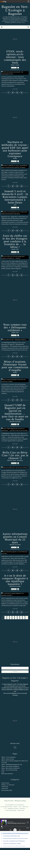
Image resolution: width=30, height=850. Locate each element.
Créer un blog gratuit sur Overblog (6, 806)
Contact (20, 806)
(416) (4, 788)
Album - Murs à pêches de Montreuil (10, 768)
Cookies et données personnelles (10, 810)
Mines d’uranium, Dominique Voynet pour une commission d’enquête (15, 366)
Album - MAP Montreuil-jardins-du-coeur (11, 764)
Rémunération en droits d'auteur (13, 808)
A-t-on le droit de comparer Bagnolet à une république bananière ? (15, 580)
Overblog (23, 800)
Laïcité (15, 204)
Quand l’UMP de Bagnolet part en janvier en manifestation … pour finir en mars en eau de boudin (15, 412)
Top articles (15, 806)
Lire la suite (15, 89)
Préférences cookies (21, 810)
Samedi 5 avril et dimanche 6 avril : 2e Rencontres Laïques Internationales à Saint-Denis (15, 197)
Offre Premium (22, 808)
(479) (4, 786)
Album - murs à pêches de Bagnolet (10, 766)
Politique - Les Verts (15, 65)
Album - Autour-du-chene (7, 759)
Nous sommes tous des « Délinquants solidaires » (15, 327)
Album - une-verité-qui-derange (9, 770)
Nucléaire (15, 158)
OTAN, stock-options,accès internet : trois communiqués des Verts (15, 57)
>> (26, 617)
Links (2, 771)
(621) (7, 784)
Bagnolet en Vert (16, 693)
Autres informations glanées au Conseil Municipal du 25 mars (15, 538)
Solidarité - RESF (15, 249)
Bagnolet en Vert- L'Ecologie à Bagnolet (15, 10)
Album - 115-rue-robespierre (8, 757)
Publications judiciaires (7, 773)
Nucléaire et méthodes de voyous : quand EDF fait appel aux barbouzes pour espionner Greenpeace (15, 149)
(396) (6, 790)
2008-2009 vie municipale (15, 421)
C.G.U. (5, 808)
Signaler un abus (25, 806)
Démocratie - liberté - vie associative (15, 460)
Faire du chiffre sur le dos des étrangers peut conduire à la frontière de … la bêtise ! (15, 241)
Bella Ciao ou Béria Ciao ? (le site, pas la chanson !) (15, 455)
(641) (5, 783)
